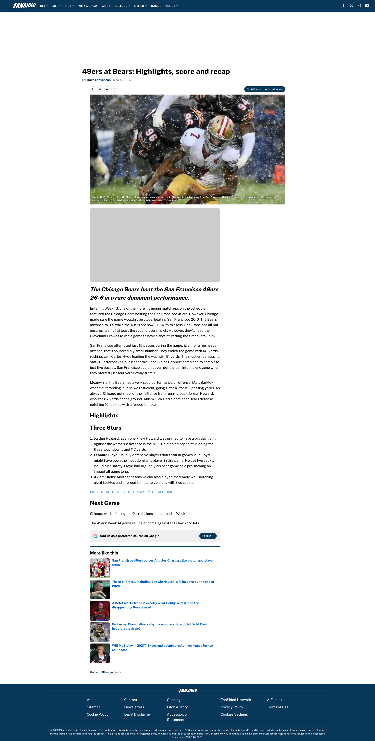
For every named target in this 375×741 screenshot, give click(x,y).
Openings (174, 700)
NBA (68, 5)
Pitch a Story (177, 707)
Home (94, 672)
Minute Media (66, 730)
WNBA (106, 5)
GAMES (156, 5)
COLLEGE (120, 5)
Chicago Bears (111, 672)
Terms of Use (277, 707)
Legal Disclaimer (137, 714)
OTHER (139, 5)
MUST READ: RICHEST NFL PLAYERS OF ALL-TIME (131, 492)
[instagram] (359, 5)
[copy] (114, 89)
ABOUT (170, 5)
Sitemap (94, 707)
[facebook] (343, 5)
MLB (55, 5)
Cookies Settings (234, 714)
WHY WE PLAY (88, 5)
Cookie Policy (97, 714)
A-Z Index (274, 700)
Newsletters (134, 707)
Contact (130, 700)
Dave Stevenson (99, 80)
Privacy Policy (232, 707)
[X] (351, 5)
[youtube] (367, 5)
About (92, 700)
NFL (42, 5)
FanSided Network (236, 700)
